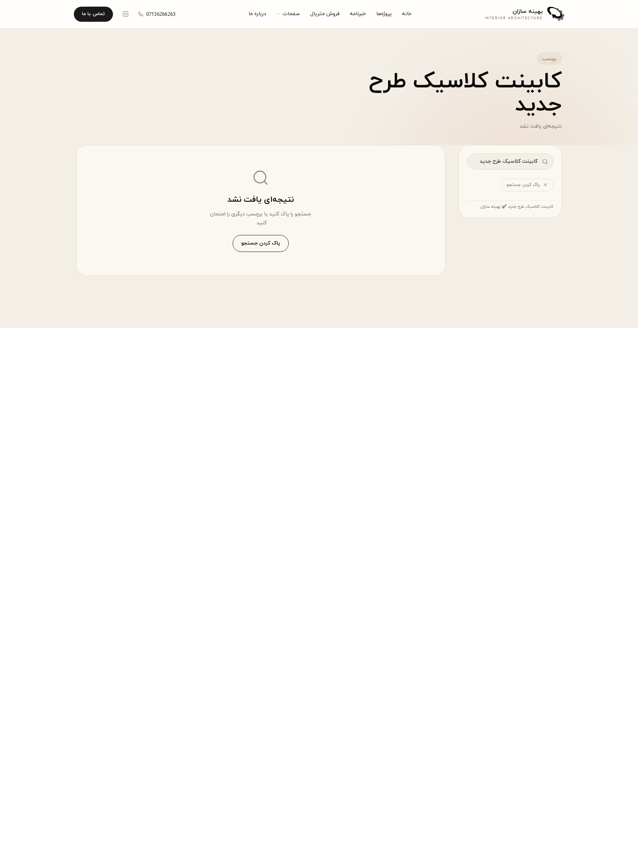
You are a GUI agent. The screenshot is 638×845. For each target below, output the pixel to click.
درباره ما (257, 13)
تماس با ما (93, 14)
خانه (407, 13)
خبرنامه (358, 13)
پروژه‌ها (384, 13)
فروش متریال (325, 13)
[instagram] (125, 14)
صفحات (291, 13)
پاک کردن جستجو (523, 185)
